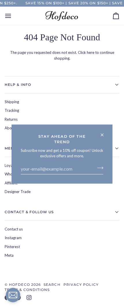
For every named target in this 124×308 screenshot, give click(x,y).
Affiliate (11, 183)
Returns (11, 119)
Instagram (13, 237)
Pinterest (12, 246)
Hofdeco (19, 284)
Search (52, 284)
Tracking (12, 110)
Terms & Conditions (27, 290)
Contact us (14, 229)
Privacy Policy (81, 284)
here (90, 52)
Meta (9, 255)
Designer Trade (18, 191)
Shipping (12, 101)
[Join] (98, 168)
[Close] (104, 132)
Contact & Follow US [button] (29, 212)
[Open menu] (13, 16)
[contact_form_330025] (13, 295)
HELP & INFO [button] (18, 84)
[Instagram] (29, 297)
